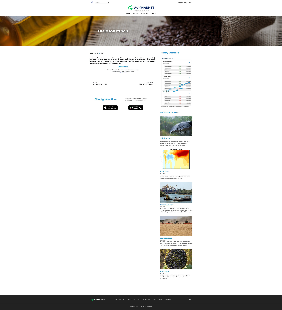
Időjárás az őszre (165, 138)
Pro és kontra (164, 171)
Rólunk (128, 13)
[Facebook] (92, 2)
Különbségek (164, 271)
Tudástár (153, 13)
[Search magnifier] (108, 2)
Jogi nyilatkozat (157, 299)
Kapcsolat (168, 299)
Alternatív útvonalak (167, 205)
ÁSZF (139, 299)
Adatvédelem (146, 299)
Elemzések (135, 13)
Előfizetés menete (120, 299)
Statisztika (144, 13)
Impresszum (131, 299)
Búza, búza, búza (166, 238)
